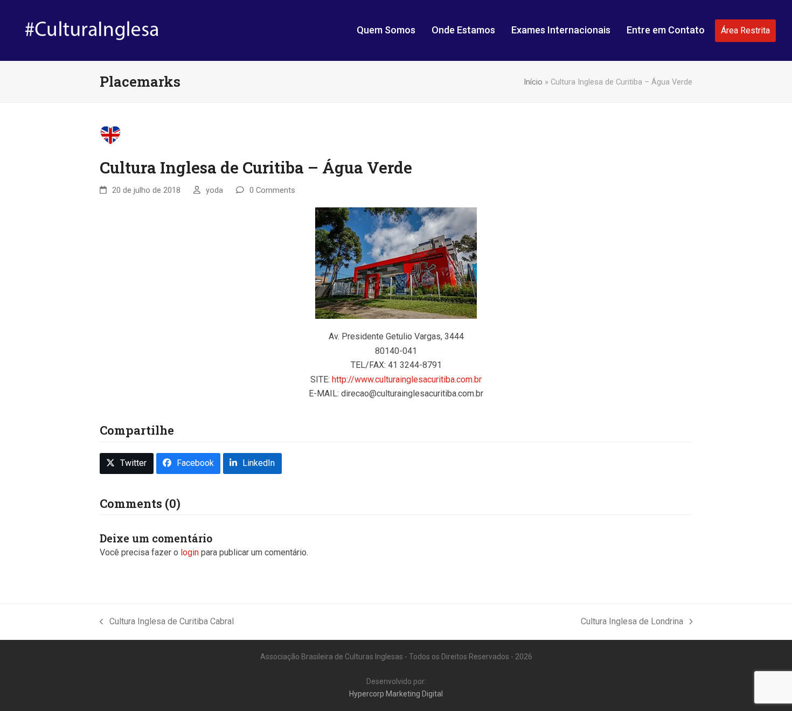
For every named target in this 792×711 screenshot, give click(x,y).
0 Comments (272, 190)
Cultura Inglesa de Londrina (632, 622)
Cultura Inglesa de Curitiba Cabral (167, 622)
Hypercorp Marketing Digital (396, 693)
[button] (127, 463)
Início (533, 82)
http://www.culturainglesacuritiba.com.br (407, 379)
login (189, 552)
